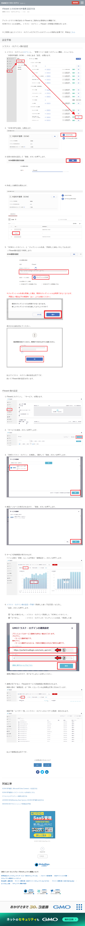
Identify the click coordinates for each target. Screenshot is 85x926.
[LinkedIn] (47, 772)
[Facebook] (38, 772)
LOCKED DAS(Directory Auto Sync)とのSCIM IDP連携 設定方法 (23, 800)
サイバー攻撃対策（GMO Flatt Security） (63, 881)
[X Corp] (42, 772)
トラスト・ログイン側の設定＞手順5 (20, 604)
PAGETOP (42, 849)
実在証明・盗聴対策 (7, 881)
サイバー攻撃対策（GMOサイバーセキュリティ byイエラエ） (32, 881)
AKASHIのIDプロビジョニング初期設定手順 (16, 804)
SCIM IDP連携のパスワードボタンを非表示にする (18, 792)
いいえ (47, 765)
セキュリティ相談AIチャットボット (11, 878)
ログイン (26, 52)
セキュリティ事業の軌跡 (19, 883)
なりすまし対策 (5, 883)
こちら (72, 32)
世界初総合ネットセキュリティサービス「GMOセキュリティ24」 (19, 876)
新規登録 (75, 2)
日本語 (42, 856)
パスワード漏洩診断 (46, 876)
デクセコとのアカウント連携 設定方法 (14, 796)
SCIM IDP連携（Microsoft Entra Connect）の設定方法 (19, 788)
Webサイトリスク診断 (60, 876)
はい (37, 765)
